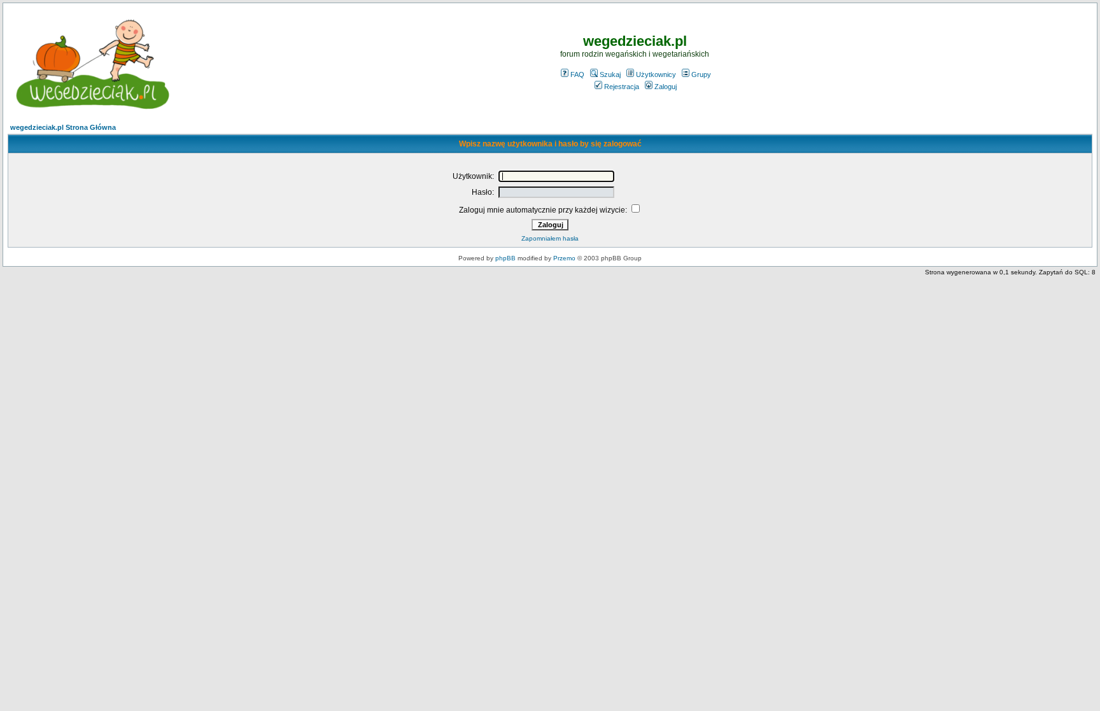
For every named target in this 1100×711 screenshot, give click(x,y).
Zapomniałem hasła (550, 238)
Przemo (564, 258)
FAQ (577, 74)
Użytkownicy (656, 74)
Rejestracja (621, 86)
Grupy (701, 74)
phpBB (505, 258)
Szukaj (610, 74)
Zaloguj (665, 86)
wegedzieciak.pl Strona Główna (63, 127)
